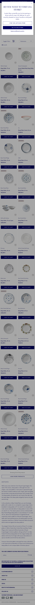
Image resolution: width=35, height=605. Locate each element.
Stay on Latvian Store (17, 23)
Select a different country (17, 31)
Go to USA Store (17, 27)
